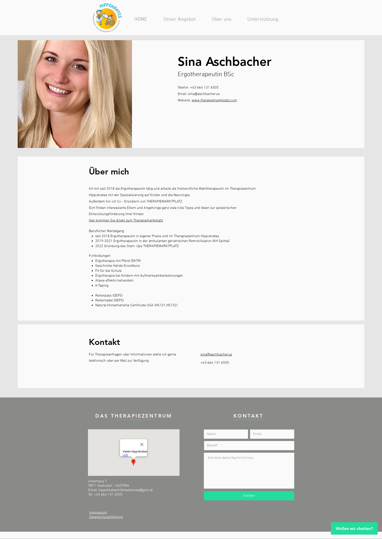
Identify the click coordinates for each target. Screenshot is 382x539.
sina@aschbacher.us (204, 94)
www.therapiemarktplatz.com (214, 100)
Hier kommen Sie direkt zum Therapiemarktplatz (126, 220)
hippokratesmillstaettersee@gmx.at (126, 490)
